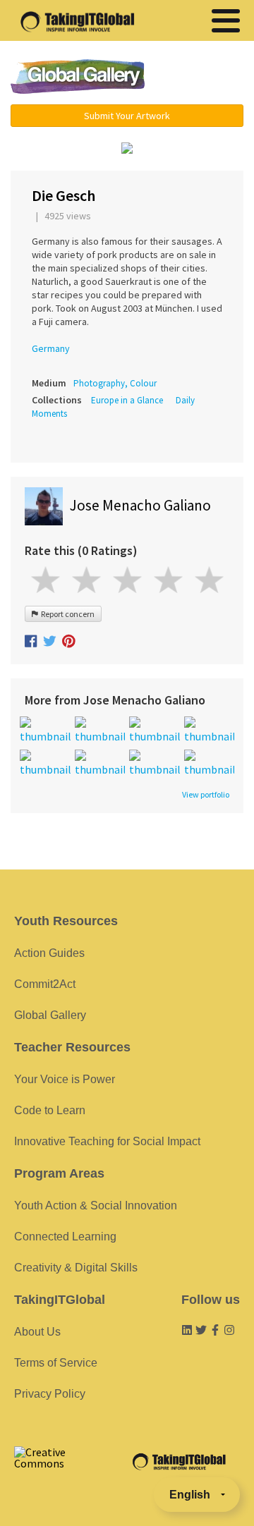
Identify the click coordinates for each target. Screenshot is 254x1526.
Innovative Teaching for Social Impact (107, 1141)
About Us (37, 1332)
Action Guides (49, 953)
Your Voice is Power (64, 1079)
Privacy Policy (49, 1394)
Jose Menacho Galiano (140, 505)
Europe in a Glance (127, 400)
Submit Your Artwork (127, 115)
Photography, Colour (115, 383)
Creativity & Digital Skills (76, 1268)
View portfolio (205, 795)
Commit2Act (44, 984)
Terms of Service (55, 1363)
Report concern (66, 614)
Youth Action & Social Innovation (95, 1205)
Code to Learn (49, 1110)
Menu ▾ (201, 77)
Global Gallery (78, 76)
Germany (51, 348)
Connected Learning (65, 1237)
